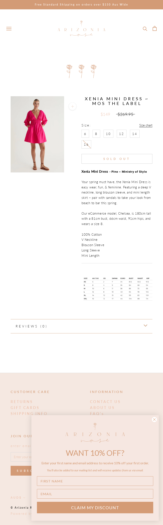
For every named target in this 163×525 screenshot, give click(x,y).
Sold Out (116, 159)
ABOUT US (102, 407)
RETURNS (22, 401)
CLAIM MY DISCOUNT (95, 507)
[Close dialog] (154, 419)
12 (121, 134)
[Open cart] (155, 28)
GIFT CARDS (25, 407)
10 (108, 134)
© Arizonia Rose (24, 507)
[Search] (145, 28)
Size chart (145, 125)
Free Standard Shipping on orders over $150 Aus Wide (81, 4)
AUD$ (16, 497)
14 (134, 134)
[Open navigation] (8, 28)
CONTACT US (105, 401)
